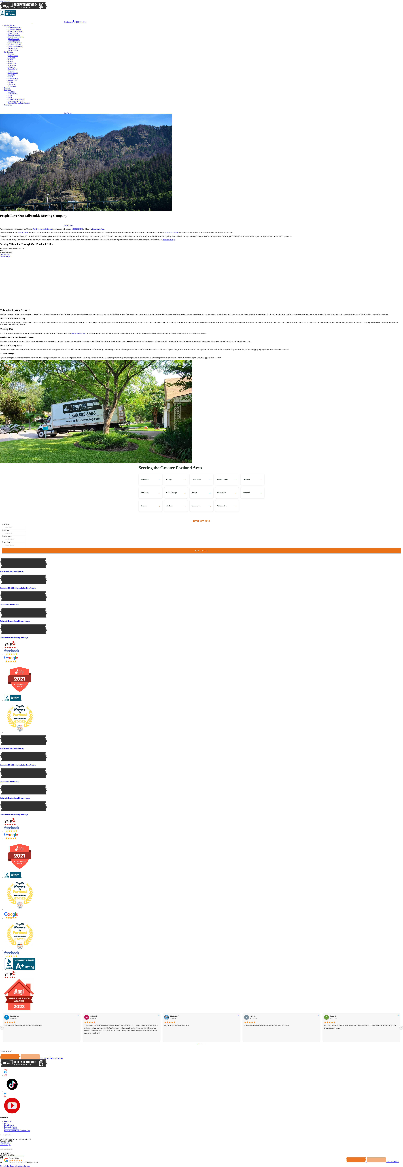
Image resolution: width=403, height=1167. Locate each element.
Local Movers (13, 33)
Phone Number (7, 542)
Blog (10, 95)
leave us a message (169, 240)
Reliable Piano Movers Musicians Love (17, 1131)
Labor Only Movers (15, 42)
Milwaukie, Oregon (171, 232)
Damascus (11, 67)
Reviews (7, 88)
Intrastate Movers (14, 35)
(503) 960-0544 (201, 520)
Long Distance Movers (16, 37)
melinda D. (94, 1016)
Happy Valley (13, 73)
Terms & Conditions (17, 1166)
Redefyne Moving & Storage (42, 229)
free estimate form (98, 229)
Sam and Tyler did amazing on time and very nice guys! (23, 1025)
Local (6, 1123)
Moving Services (9, 25)
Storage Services (13, 39)
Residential (8, 1121)
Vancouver (12, 84)
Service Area (8, 52)
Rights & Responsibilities (16, 99)
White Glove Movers (15, 46)
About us (11, 92)
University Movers (14, 44)
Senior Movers (13, 48)
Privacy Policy (5, 1166)
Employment (12, 93)
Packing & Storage (10, 1127)
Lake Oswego (13, 78)
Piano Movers (13, 50)
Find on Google (5, 256)
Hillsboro (11, 75)
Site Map (27, 1166)
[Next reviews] (401, 1027)
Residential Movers (14, 27)
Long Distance (9, 1125)
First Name (5, 524)
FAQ (10, 97)
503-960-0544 (78, 229)
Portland (11, 54)
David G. (333, 1016)
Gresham (11, 71)
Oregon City (12, 80)
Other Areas (12, 86)
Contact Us (8, 105)
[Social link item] (5, 1070)
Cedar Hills (12, 63)
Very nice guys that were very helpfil (176, 1025)
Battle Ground (13, 56)
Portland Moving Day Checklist (18, 103)
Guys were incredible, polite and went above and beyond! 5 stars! (266, 1025)
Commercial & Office (15, 31)
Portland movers (23, 232)
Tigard (10, 82)
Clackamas (12, 65)
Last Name (5, 530)
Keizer (10, 76)
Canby (10, 61)
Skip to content (5, 1)
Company (7, 90)
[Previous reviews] (2, 1027)
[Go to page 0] (198, 1043)
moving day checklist (78, 333)
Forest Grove (12, 69)
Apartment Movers (14, 29)
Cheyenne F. (174, 1016)
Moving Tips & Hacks (15, 101)
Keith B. (253, 1016)
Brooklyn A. (14, 1016)
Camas (10, 59)
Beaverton (11, 58)
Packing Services (14, 41)
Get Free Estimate (201, 551)
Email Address (7, 536)
